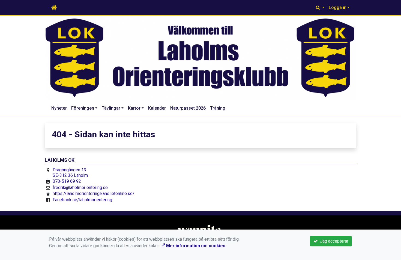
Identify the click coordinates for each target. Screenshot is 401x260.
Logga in (337, 7)
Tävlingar (111, 108)
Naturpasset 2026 (188, 108)
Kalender (157, 108)
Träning (217, 108)
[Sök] (320, 7)
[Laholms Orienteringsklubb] (200, 58)
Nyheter (59, 108)
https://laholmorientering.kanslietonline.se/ (93, 193)
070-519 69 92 (67, 181)
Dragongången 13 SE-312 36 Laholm (70, 172)
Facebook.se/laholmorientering (82, 199)
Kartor (134, 108)
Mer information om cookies (195, 245)
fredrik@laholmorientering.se (80, 187)
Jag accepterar (333, 241)
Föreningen (82, 108)
